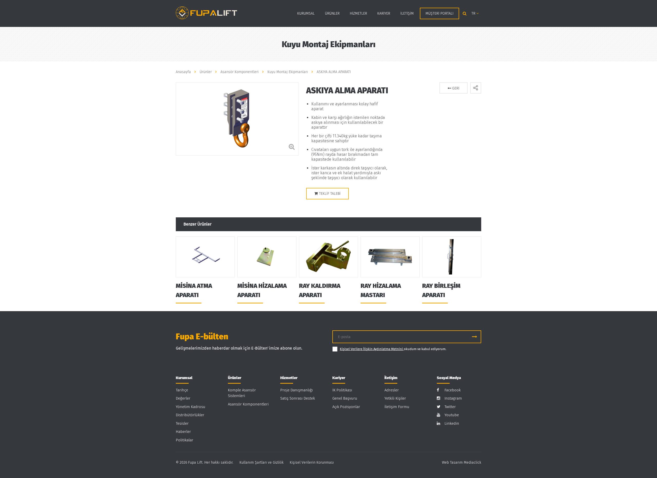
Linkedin (452, 423)
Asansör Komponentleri (248, 404)
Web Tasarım (452, 462)
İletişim (407, 13)
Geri (455, 88)
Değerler (183, 398)
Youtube (452, 415)
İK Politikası (342, 390)
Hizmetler (358, 13)
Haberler (183, 431)
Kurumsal (306, 13)
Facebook (453, 390)
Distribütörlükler (190, 415)
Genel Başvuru (344, 398)
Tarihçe (182, 390)
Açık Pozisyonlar (346, 406)
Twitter (450, 406)
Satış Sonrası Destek (297, 398)
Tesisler (182, 423)
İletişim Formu (396, 406)
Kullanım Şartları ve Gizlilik (261, 462)
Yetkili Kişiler (395, 398)
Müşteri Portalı (439, 13)
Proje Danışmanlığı (296, 390)
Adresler (391, 390)
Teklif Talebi (330, 193)
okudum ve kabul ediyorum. (393, 349)
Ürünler (332, 13)
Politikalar (184, 440)
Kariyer (383, 13)
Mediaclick (472, 462)
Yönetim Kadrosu (190, 406)
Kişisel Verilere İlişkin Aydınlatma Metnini (372, 349)
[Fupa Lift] (206, 12)
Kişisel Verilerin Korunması (312, 462)
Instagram (453, 398)
